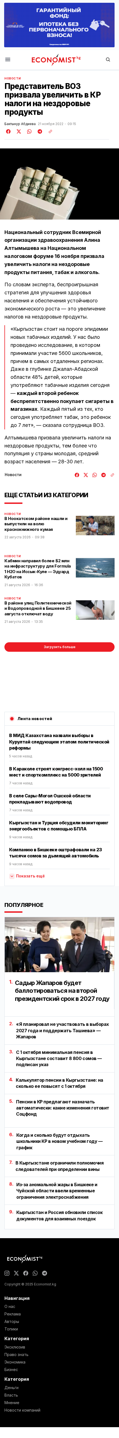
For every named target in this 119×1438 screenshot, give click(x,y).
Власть (11, 1395)
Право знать (16, 1354)
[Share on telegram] (39, 131)
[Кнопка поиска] (108, 60)
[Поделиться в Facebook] (8, 131)
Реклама (12, 1314)
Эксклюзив (14, 1347)
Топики (11, 1329)
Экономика (14, 1362)
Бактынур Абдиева (20, 124)
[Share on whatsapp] (28, 131)
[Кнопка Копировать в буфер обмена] (48, 131)
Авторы (11, 1321)
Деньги (11, 1387)
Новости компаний (22, 1410)
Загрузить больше (60, 647)
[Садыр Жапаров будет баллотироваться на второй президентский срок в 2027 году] (59, 944)
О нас (9, 1306)
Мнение (11, 1402)
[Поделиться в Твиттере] (18, 131)
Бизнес (11, 1369)
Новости (12, 78)
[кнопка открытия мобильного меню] (7, 60)
